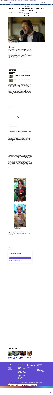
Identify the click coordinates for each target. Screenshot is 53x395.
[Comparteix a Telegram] (11, 249)
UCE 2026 (7, 0)
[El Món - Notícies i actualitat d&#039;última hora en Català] (6, 3)
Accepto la (15, 260)
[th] (29, 367)
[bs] (30, 367)
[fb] (27, 366)
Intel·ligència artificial (20, 0)
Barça (9, 0)
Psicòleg (13, 0)
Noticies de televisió (21, 372)
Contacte (9, 368)
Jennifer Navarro (12, 46)
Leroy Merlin (30, 0)
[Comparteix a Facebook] (9, 249)
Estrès (11, 0)
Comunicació (27, 6)
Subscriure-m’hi (20, 258)
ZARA (27, 0)
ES (42, 2)
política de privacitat (16, 260)
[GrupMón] (26, 387)
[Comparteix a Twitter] (8, 249)
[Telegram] (31, 366)
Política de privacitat (11, 369)
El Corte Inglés (34, 0)
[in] (33, 366)
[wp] (27, 367)
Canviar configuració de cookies (20, 377)
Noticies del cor (20, 371)
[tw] (29, 366)
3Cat (21, 158)
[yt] (34, 366)
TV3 (30, 49)
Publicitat (9, 367)
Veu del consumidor (21, 368)
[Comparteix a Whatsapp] (10, 249)
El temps (19, 373)
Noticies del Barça (21, 375)
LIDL (23, 0)
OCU (28, 0)
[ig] (30, 366)
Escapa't (19, 369)
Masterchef (4, 0)
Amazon (25, 0)
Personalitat (16, 0)
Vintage (9, 49)
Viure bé (19, 367)
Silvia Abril (10, 134)
